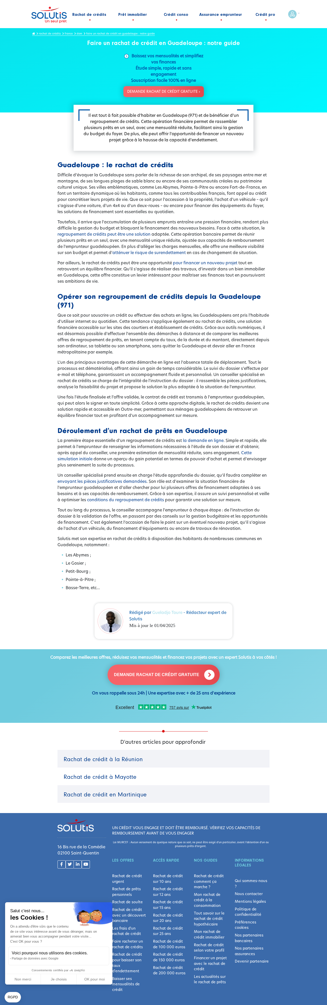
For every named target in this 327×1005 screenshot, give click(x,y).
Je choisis (59, 979)
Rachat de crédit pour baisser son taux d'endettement (127, 963)
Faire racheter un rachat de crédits (127, 944)
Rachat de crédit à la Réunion (103, 760)
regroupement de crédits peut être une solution (104, 234)
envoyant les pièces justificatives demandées (102, 481)
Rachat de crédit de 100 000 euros (169, 944)
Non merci (23, 979)
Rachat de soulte (127, 902)
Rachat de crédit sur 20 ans (168, 918)
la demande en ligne (203, 440)
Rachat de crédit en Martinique (105, 795)
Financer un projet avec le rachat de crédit (210, 963)
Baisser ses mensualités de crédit (126, 984)
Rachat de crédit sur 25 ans (168, 931)
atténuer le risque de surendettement (149, 253)
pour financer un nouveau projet (205, 263)
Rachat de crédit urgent (127, 878)
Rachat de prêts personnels (126, 891)
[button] (13, 997)
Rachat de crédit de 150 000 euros (169, 957)
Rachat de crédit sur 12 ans (168, 891)
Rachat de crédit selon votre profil (209, 947)
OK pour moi (94, 979)
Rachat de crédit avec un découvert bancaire (129, 915)
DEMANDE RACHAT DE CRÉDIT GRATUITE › (163, 91)
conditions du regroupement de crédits (125, 500)
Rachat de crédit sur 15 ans (168, 904)
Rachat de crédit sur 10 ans (168, 878)
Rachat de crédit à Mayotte (100, 777)
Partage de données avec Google (35, 958)
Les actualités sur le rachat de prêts (210, 979)
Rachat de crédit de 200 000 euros (169, 970)
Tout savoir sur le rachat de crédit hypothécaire (209, 919)
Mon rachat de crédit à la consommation (207, 900)
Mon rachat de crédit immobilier (209, 934)
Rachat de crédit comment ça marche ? (209, 881)
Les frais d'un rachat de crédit (126, 931)
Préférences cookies (245, 925)
